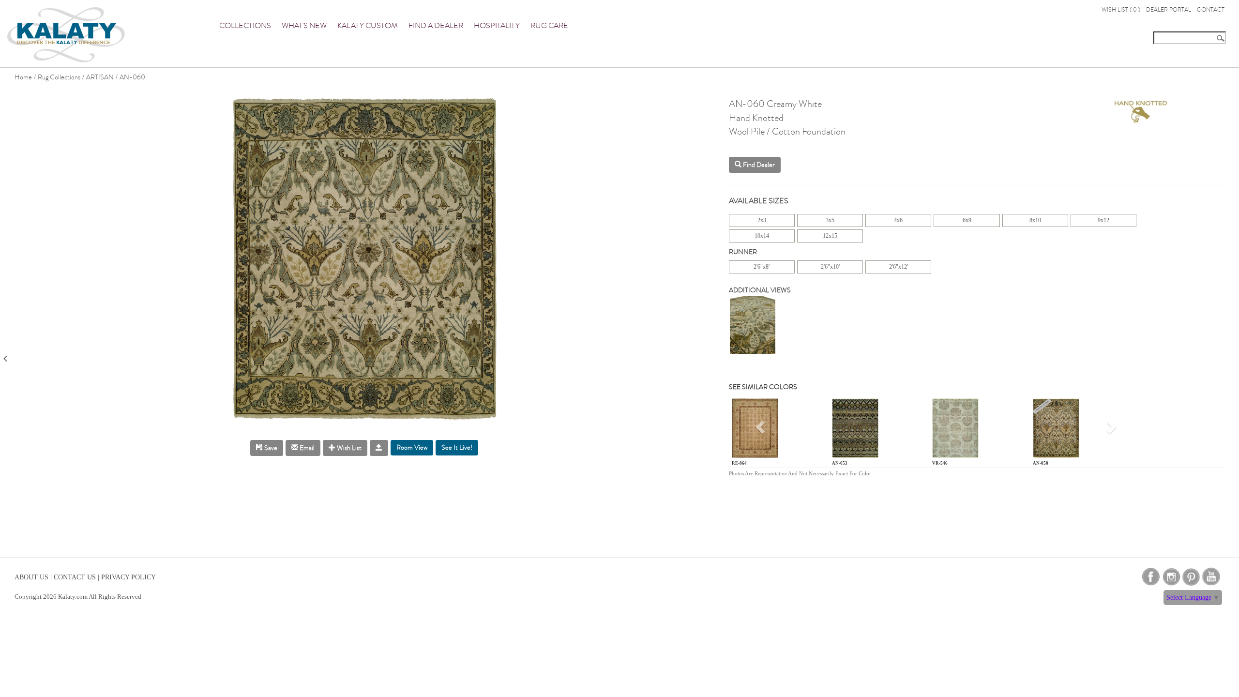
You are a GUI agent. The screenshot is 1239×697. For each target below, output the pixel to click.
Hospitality (497, 25)
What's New (304, 25)
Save (270, 448)
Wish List (348, 448)
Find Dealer (758, 164)
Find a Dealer (435, 25)
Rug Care (549, 25)
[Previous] (5, 355)
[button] (761, 430)
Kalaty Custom (367, 25)
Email (306, 448)
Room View (411, 447)
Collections (245, 25)
